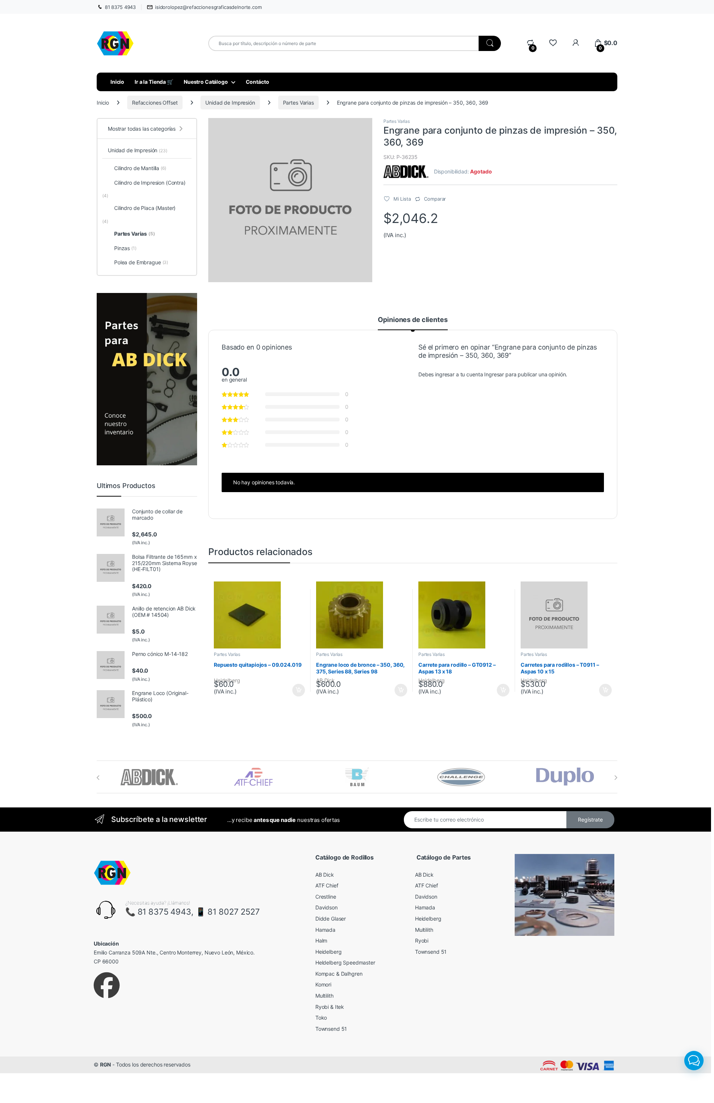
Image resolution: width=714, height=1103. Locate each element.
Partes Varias (298, 102)
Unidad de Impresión (230, 102)
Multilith (324, 995)
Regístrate (590, 819)
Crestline (325, 896)
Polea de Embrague (141, 262)
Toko (321, 1017)
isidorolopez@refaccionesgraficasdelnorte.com (208, 7)
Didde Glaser (330, 918)
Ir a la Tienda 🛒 (154, 82)
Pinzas (125, 248)
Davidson (326, 907)
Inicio (117, 82)
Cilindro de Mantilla (140, 168)
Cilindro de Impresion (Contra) (150, 182)
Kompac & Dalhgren (339, 973)
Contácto (257, 82)
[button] (694, 1060)
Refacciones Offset (154, 102)
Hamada (325, 930)
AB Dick (324, 874)
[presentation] (98, 777)
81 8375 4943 (120, 7)
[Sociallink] (107, 985)
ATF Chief (326, 885)
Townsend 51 (331, 1029)
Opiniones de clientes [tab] (412, 319)
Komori (323, 984)
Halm (321, 940)
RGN (105, 1064)
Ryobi (421, 940)
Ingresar (494, 374)
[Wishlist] (553, 43)
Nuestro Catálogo (206, 82)
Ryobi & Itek (329, 1007)
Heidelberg (328, 952)
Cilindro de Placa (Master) (145, 208)
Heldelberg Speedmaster (345, 962)
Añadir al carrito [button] (297, 690)
